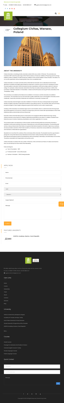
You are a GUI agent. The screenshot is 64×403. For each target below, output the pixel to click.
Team (5, 292)
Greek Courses (7, 342)
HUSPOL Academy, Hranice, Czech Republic (26, 236)
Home (23, 21)
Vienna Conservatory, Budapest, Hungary (14, 314)
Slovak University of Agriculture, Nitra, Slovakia (16, 323)
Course (5, 286)
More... (5, 331)
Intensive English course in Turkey (12, 348)
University (28, 21)
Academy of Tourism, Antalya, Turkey (13, 317)
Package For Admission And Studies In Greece (15, 345)
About (5, 295)
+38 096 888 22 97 (27, 5)
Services (6, 300)
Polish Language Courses (10, 353)
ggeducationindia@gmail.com (43, 5)
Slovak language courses (10, 350)
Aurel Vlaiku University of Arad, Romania (14, 320)
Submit (7, 223)
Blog (5, 303)
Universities (7, 289)
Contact (6, 297)
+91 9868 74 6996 (12, 5)
